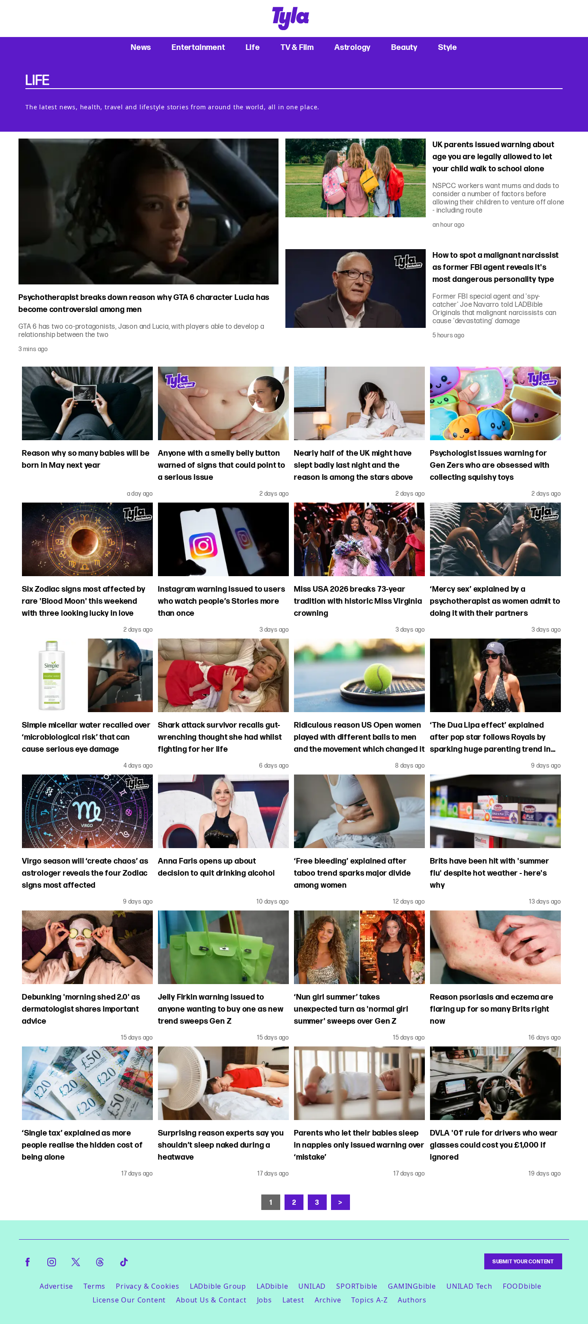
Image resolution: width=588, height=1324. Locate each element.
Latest (293, 1300)
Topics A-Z (369, 1300)
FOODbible (522, 1286)
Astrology (352, 47)
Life (253, 47)
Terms (94, 1286)
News (141, 47)
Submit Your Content (523, 1261)
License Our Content (129, 1300)
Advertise (56, 1286)
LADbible (272, 1286)
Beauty (404, 47)
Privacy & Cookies (147, 1286)
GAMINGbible (412, 1286)
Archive (328, 1300)
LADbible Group (218, 1286)
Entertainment (198, 47)
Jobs (264, 1300)
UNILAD (312, 1286)
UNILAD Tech (469, 1286)
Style (447, 47)
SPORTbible (357, 1286)
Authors (412, 1300)
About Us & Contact (211, 1300)
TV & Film (297, 47)
